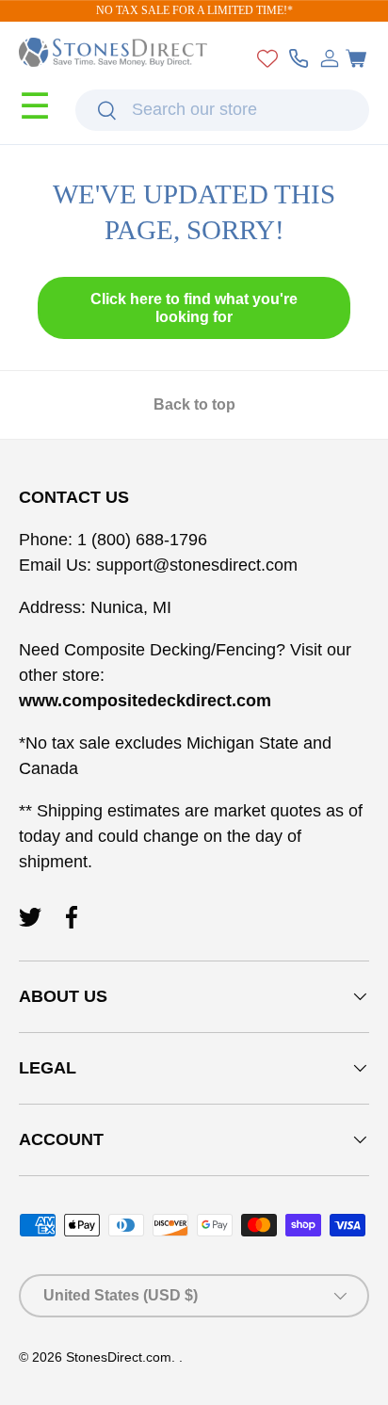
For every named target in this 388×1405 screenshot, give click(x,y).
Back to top (194, 404)
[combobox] (222, 110)
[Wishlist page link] (267, 58)
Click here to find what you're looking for (194, 308)
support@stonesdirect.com (197, 565)
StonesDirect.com (118, 1357)
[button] (356, 58)
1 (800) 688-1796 (140, 539)
